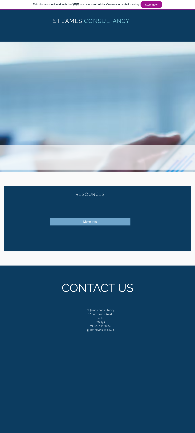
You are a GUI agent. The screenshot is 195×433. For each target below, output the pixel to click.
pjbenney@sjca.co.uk (100, 330)
